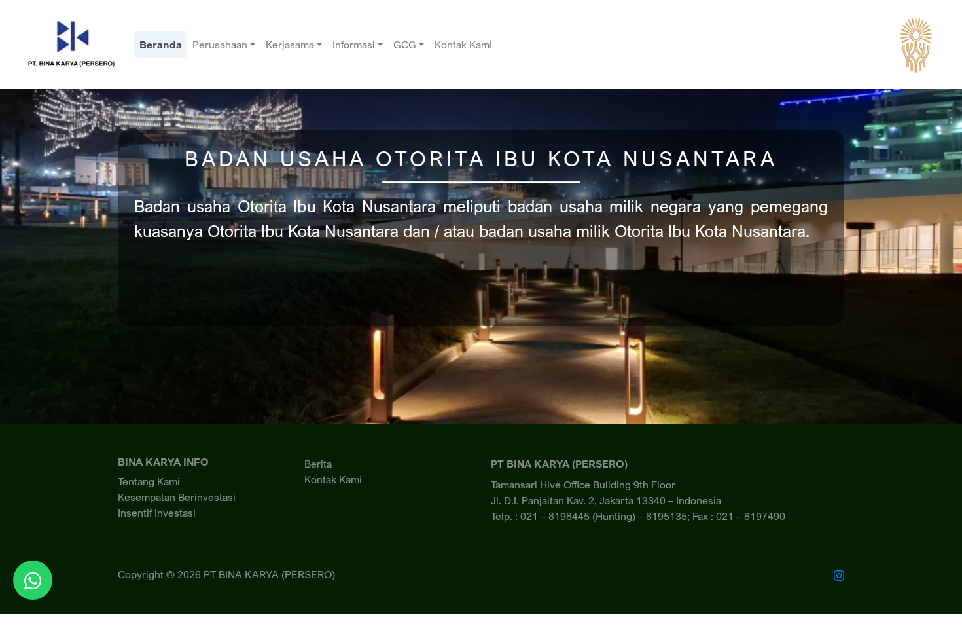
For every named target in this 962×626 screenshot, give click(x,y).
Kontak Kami (463, 44)
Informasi (353, 44)
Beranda (160, 44)
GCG (404, 44)
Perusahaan (219, 44)
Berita (318, 463)
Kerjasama (290, 44)
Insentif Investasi (157, 512)
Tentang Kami (149, 481)
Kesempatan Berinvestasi (177, 497)
